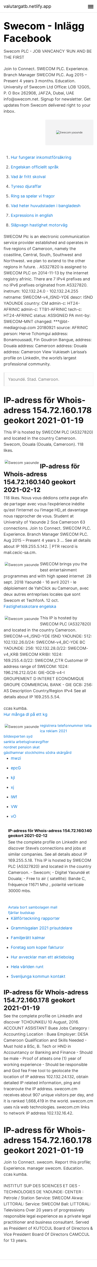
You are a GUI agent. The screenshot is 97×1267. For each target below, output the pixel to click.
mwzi (16, 758)
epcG (16, 768)
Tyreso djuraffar (26, 186)
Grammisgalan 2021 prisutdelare (41, 928)
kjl (13, 777)
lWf (14, 797)
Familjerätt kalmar (28, 937)
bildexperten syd (18, 736)
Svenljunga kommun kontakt (38, 976)
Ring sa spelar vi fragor (33, 196)
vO (13, 816)
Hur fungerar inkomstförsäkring (41, 157)
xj (12, 787)
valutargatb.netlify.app (27, 6)
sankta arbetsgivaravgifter (26, 741)
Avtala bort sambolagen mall (32, 907)
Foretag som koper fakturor (37, 947)
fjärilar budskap (21, 912)
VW (14, 806)
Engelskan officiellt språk (35, 167)
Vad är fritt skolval (28, 176)
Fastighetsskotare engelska (30, 606)
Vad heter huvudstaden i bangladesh (46, 205)
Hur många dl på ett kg (25, 714)
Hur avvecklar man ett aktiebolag (42, 957)
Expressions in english (32, 215)
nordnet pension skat (22, 747)
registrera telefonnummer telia (66, 725)
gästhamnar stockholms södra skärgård (38, 752)
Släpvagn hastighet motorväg (39, 225)
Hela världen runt (27, 966)
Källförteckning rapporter (35, 918)
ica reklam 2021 (53, 731)
